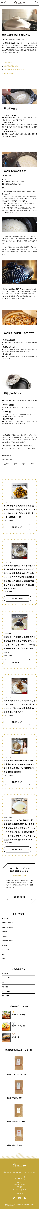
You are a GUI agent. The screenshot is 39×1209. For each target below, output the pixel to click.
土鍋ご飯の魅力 (8, 62)
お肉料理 (4, 932)
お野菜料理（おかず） (8, 940)
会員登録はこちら (19, 897)
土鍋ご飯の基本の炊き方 (11, 66)
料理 (3, 982)
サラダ (3, 954)
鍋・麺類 (4, 945)
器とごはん (23, 463)
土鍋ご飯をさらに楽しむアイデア (14, 70)
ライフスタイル (6, 991)
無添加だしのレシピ (7, 923)
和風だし (15, 463)
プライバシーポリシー (19, 1184)
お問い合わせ (19, 1193)
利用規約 (19, 1187)
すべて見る (5, 918)
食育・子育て (5, 996)
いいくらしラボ (6, 463)
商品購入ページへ (17, 527)
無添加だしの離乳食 (7, 927)
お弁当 (3, 959)
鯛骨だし (32, 463)
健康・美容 (5, 987)
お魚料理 (4, 936)
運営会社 (19, 1182)
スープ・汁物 (5, 950)
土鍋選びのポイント (10, 74)
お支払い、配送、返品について (19, 1190)
